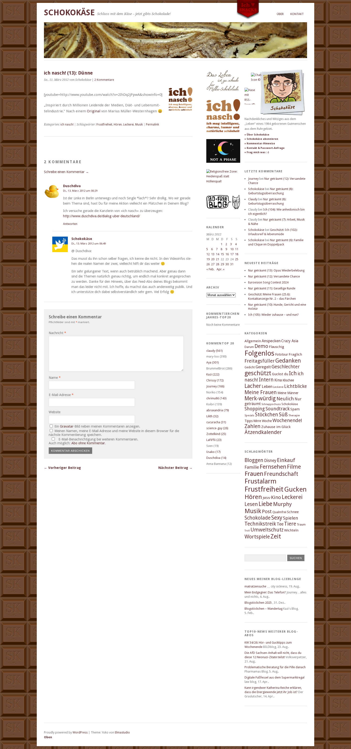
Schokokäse (69, 12)
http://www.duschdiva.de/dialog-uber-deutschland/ (101, 216)
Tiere (290, 524)
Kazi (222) (212, 374)
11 (236, 249)
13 (212, 254)
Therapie (294, 415)
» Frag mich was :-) (257, 152)
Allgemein (253, 341)
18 (236, 254)
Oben (48, 737)
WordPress (80, 732)
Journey (253, 178)
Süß (283, 415)
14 (217, 254)
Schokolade (258, 518)
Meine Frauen (261, 392)
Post (267, 511)
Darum (249, 347)
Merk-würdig (260, 398)
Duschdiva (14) (216, 458)
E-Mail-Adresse (61, 395)
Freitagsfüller (260, 361)
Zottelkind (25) (216, 434)
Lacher (253, 386)
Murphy (282, 504)
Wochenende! (287, 420)
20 (212, 259)
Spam (295, 409)
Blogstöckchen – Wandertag (263, 608)
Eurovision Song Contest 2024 (268, 282)
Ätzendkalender (263, 432)
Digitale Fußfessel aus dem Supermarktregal (274, 677)
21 (217, 259)
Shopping (255, 409)
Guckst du (280, 374)
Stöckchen (266, 415)
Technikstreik (260, 524)
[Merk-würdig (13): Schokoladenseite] (222, 96)
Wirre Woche (262, 421)
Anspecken (271, 341)
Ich (293, 373)
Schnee (293, 512)
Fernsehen (273, 466)
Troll (247, 530)
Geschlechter (285, 366)
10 (232, 249)
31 (232, 264)
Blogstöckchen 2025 (258, 602)
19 (208, 259)
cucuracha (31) (216, 422)
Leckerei (128, 124)
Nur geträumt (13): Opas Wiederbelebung (276, 270)
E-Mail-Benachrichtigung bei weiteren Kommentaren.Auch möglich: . (93, 441)
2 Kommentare (104, 79)
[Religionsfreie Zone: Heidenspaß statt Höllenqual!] (223, 181)
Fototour (281, 354)
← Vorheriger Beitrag (62, 468)
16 (227, 254)
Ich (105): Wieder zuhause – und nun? (273, 314)
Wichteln (291, 530)
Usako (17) (213, 452)
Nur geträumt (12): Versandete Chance (274, 276)
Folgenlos (259, 353)
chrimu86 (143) (216, 398)
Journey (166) (215, 386)
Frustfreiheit (104, 124)
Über (280, 14)
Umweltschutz (266, 530)
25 (236, 259)
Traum (301, 524)
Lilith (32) (212, 416)
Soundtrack (278, 409)
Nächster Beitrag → (175, 468)
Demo (261, 346)
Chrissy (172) (215, 380)
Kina (278, 380)
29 (222, 264)
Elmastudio (122, 732)
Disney (270, 460)
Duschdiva (72, 186)
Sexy (276, 518)
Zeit (276, 536)
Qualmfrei (279, 512)
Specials (249, 415)
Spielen (290, 518)
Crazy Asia (289, 341)
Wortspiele (257, 537)
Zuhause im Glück (276, 427)
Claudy (252, 199)
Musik (139, 124)
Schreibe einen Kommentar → (66, 172)
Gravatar (66, 426)
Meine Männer (287, 393)
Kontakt (297, 14)
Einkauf (286, 460)
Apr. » (220, 269)
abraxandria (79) (217, 410)
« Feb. (210, 269)
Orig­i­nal (94, 111)
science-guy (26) (217, 428)
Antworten (70, 224)
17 (232, 254)
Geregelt (263, 367)
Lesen (251, 504)
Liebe (265, 503)
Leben (267, 386)
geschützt (258, 373)
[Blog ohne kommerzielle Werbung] (223, 208)
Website (54, 412)
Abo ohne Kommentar (88, 443)
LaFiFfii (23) (214, 440)
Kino (276, 497)
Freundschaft (281, 474)
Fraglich (295, 354)
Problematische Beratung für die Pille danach (275, 667)
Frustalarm (261, 481)
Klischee (288, 380)
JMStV (266, 498)
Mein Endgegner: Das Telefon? (265, 592)
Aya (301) (212, 362)
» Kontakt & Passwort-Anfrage (265, 148)
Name (55, 378)
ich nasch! (67, 124)
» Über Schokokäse (257, 134)
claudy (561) (214, 351)
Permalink (152, 124)
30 (227, 264)
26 (208, 264)
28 (217, 264)
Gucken (295, 489)
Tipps (249, 421)
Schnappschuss (271, 404)
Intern (266, 380)
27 (212, 264)
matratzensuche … (257, 586)
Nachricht (57, 333)
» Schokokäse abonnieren (261, 139)
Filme (294, 466)
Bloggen (254, 460)
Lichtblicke (295, 386)
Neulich (285, 399)
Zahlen (253, 426)
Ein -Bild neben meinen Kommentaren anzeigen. (97, 426)
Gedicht (250, 367)
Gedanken (288, 360)
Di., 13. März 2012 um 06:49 (88, 243)
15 (222, 254)
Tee (280, 524)
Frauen (254, 473)
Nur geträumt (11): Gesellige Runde (271, 288)
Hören (118, 124)
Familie (252, 467)
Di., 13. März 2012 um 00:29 (80, 190)
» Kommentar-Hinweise (260, 143)
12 (208, 254)
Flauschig (276, 347)
